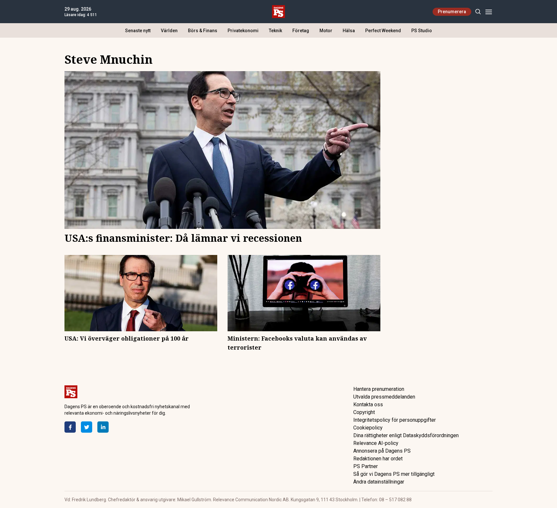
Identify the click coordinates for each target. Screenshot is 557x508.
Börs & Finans (202, 30)
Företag (300, 30)
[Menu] (488, 12)
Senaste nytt (138, 30)
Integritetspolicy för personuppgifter (394, 420)
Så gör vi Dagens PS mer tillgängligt (394, 474)
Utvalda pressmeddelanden (384, 397)
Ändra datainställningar (378, 482)
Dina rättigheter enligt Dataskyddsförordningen (406, 435)
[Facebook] (70, 427)
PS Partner (365, 466)
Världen (169, 30)
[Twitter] (86, 427)
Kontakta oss (368, 404)
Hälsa (349, 30)
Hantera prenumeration (378, 389)
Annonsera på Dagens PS (382, 451)
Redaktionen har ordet (378, 459)
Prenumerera (452, 11)
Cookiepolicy (368, 428)
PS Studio (421, 30)
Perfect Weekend (383, 30)
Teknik (275, 30)
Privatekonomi (243, 30)
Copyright (364, 412)
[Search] (478, 12)
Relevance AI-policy (375, 443)
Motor (325, 30)
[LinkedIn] (103, 427)
